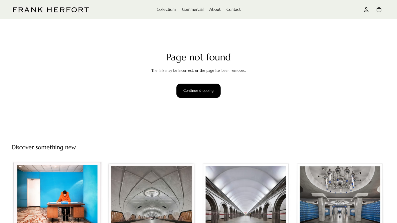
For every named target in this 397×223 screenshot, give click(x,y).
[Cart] (379, 9)
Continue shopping (198, 90)
